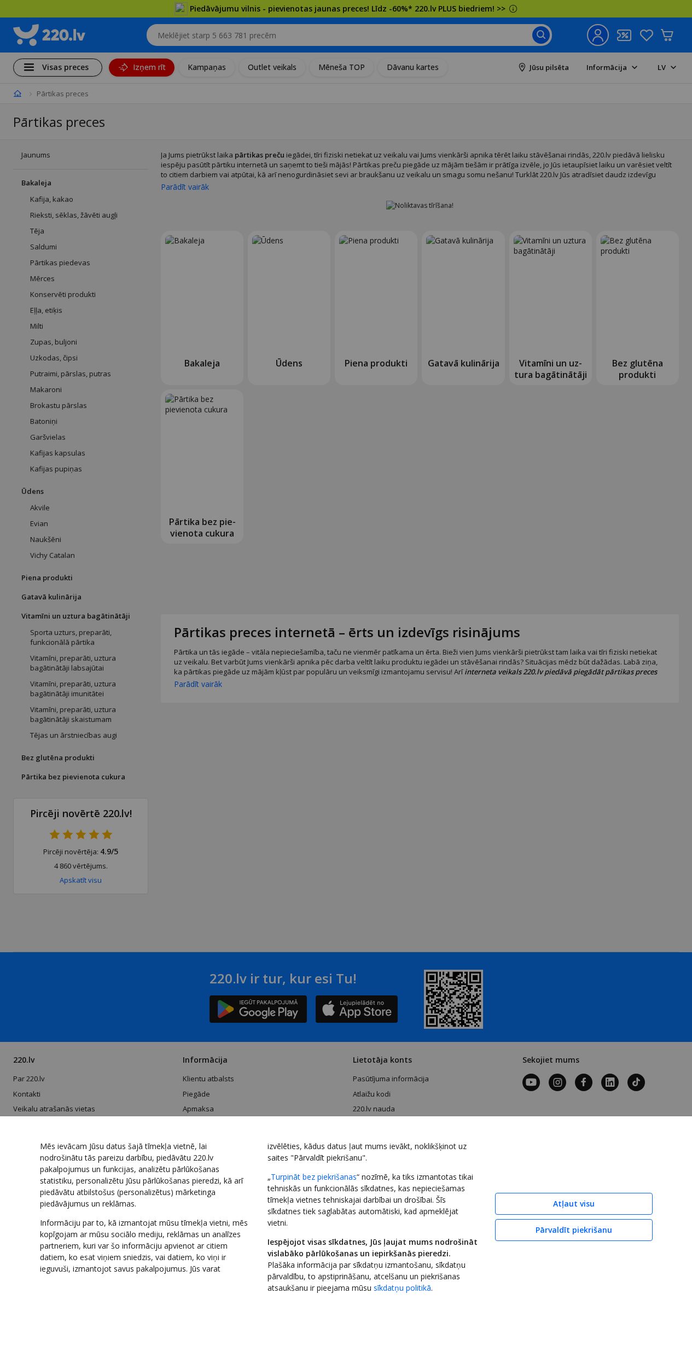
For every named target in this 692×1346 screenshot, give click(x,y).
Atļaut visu (574, 1203)
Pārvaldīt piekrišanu (574, 1230)
